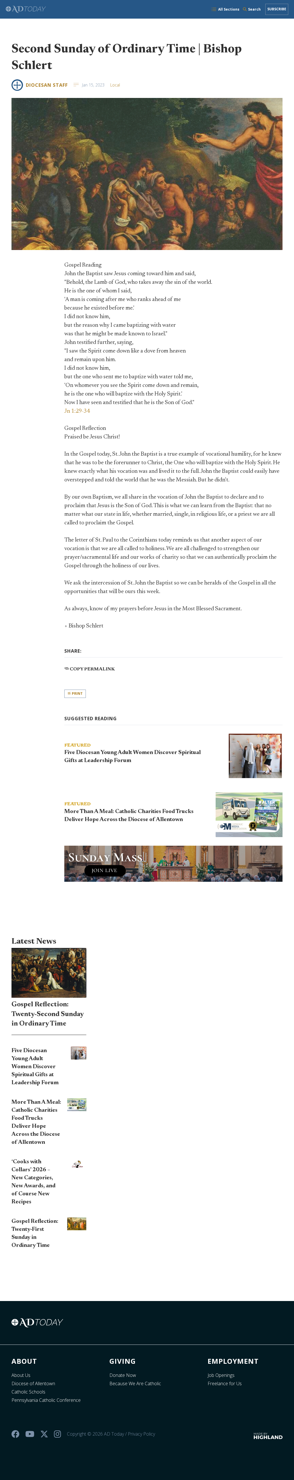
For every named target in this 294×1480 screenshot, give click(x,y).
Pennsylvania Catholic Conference (46, 1400)
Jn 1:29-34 (77, 411)
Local (115, 85)
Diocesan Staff (47, 85)
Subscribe (276, 9)
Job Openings (221, 1375)
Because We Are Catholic (135, 1383)
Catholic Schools (28, 1392)
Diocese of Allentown (33, 1383)
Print (77, 693)
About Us (20, 1375)
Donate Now (122, 1375)
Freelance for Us (225, 1383)
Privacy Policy (141, 1434)
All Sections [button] (228, 9)
